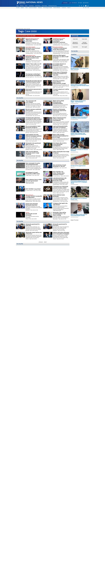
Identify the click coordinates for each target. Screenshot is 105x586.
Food (26, 7)
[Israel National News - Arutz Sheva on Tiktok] (88, 6)
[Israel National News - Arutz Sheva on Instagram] (84, 6)
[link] (80, 69)
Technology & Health (47, 7)
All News (22, 5)
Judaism (22, 7)
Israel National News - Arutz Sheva (26, 3)
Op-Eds (17, 7)
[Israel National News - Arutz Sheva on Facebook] (81, 6)
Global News (37, 5)
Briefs (26, 5)
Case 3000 (75, 47)
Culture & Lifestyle (33, 7)
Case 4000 (84, 39)
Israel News (31, 5)
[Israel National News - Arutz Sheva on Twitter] (79, 6)
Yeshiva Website (56, 7)
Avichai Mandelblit (84, 43)
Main (17, 5)
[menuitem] (17, 6)
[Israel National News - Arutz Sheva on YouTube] (86, 6)
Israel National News (19, 28)
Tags (25, 28)
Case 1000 (75, 39)
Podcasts (40, 7)
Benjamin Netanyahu (75, 43)
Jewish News (44, 5)
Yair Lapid (84, 47)
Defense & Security (52, 5)
